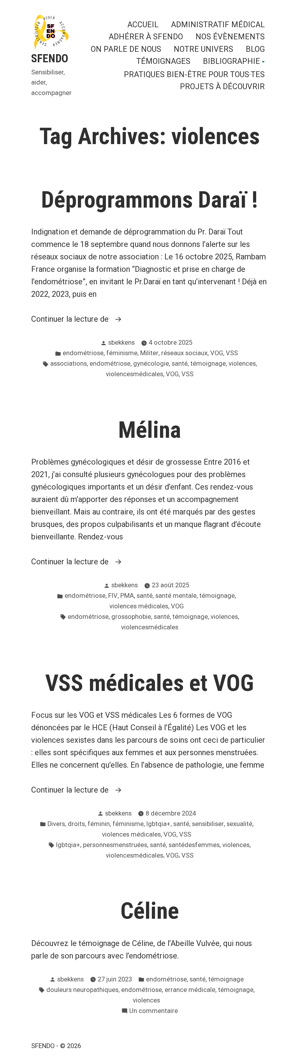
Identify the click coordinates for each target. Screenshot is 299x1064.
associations (68, 363)
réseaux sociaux (184, 353)
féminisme (121, 353)
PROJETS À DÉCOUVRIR (222, 87)
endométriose (83, 353)
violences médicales (138, 606)
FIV (113, 595)
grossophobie (131, 616)
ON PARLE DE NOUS (126, 49)
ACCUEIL (142, 24)
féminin (99, 824)
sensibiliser (208, 824)
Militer (149, 353)
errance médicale (190, 990)
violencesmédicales (134, 374)
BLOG (255, 49)
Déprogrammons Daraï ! (149, 199)
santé (180, 363)
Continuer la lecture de (102, 319)
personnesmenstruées (115, 845)
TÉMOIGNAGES (163, 61)
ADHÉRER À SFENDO (146, 37)
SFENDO (49, 58)
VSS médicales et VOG (149, 683)
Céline (149, 911)
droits (76, 824)
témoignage (208, 363)
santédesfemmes (194, 845)
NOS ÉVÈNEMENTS (230, 37)
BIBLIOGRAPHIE (231, 61)
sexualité (239, 824)
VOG (216, 353)
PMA (127, 595)
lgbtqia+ (158, 824)
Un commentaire (153, 1011)
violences (242, 363)
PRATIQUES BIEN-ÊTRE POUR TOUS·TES (194, 74)
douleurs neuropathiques (82, 990)
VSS (232, 353)
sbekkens (121, 342)
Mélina (149, 430)
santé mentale (176, 595)
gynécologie (151, 363)
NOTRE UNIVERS (203, 49)
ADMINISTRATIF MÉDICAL (218, 24)
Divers (56, 824)
